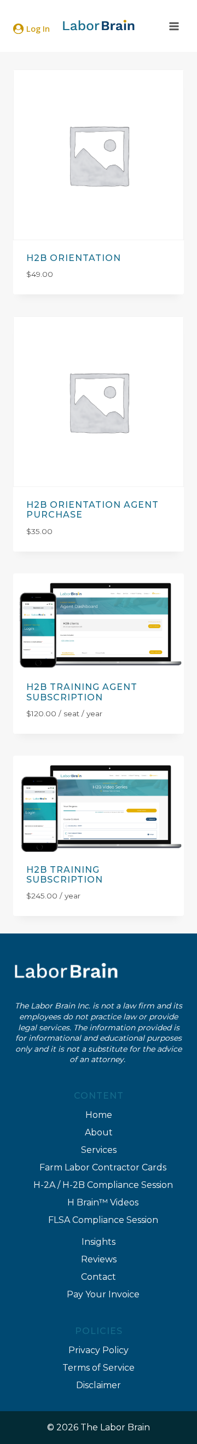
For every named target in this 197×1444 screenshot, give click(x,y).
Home (98, 1115)
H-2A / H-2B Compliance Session (103, 1185)
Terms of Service (98, 1367)
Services (99, 1150)
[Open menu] (174, 26)
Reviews (99, 1259)
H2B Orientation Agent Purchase (92, 510)
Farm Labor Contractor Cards (102, 1167)
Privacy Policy (98, 1350)
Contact (98, 1277)
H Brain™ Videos (102, 1202)
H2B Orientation (73, 258)
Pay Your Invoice (103, 1294)
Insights (98, 1242)
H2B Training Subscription (64, 875)
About (99, 1132)
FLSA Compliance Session (103, 1220)
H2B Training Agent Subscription (81, 692)
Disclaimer (98, 1385)
